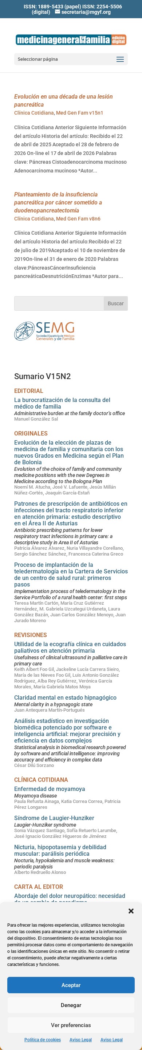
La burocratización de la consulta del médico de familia (62, 403)
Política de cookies (42, 1039)
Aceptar (71, 985)
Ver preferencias (71, 1025)
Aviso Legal (81, 1039)
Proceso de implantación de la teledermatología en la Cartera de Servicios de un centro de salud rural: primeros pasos (71, 574)
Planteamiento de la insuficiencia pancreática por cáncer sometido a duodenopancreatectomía (58, 202)
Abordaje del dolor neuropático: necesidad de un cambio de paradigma (69, 899)
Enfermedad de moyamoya (49, 788)
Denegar (71, 1005)
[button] (131, 911)
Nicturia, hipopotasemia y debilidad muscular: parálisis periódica (60, 850)
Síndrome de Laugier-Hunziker (54, 818)
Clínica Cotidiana (34, 113)
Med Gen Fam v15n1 (79, 113)
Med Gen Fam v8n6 (78, 219)
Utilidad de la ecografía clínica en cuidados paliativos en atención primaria (70, 647)
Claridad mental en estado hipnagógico (65, 697)
